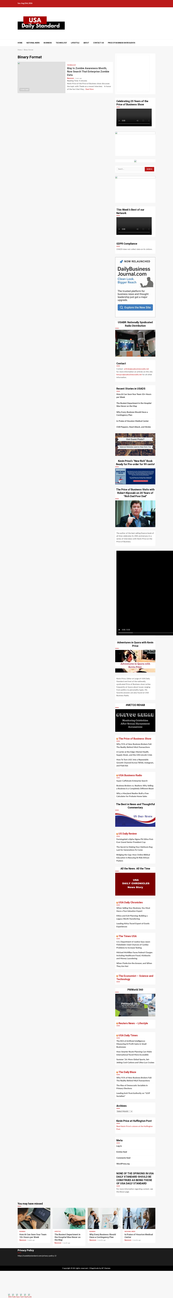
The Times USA (128, 936)
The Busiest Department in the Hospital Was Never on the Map (133, 404)
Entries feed (121, 1152)
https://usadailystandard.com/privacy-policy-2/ (37, 1256)
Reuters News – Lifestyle (133, 1023)
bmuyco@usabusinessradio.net (129, 375)
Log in (119, 1146)
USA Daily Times (128, 1035)
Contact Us (98, 43)
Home (20, 43)
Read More (90, 89)
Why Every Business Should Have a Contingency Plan (132, 413)
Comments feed (123, 1158)
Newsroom (70, 78)
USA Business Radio (130, 775)
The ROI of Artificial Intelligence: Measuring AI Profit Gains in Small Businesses (131, 1044)
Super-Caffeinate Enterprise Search (132, 781)
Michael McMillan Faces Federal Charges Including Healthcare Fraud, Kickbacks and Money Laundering (134, 956)
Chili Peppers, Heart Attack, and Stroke (133, 427)
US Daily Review (128, 833)
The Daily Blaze (127, 1072)
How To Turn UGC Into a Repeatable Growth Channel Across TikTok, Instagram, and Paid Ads (135, 763)
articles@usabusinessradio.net (136, 369)
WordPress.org (123, 1164)
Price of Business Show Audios (121, 43)
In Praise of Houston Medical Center (132, 421)
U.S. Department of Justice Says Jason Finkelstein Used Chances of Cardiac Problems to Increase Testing (133, 945)
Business (48, 43)
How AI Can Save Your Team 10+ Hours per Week (133, 395)
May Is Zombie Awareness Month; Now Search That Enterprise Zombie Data (41, 77)
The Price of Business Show (135, 738)
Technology (61, 43)
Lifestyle (75, 43)
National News (33, 43)
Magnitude (94, 1268)
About (86, 43)
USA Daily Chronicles (131, 902)
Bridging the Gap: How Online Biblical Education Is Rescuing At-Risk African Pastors (133, 858)
